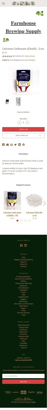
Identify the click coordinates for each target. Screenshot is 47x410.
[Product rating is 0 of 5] (7, 56)
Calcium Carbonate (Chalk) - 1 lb (12, 214)
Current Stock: (23, 112)
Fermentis (23, 334)
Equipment (23, 286)
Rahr (23, 341)
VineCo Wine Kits (23, 325)
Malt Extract (23, 301)
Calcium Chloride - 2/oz (35, 214)
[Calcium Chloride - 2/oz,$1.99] (34, 200)
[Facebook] (3, 144)
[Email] (7, 144)
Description (23, 154)
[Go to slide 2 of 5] (44, 203)
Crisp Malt (23, 343)
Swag (23, 310)
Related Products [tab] (23, 185)
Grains (23, 292)
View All (23, 348)
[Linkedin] (19, 144)
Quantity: (23, 119)
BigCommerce (28, 400)
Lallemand (23, 339)
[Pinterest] (23, 144)
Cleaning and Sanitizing (23, 283)
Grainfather (23, 290)
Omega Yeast (23, 327)
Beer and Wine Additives (23, 279)
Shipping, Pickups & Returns (23, 260)
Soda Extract (23, 306)
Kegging (23, 299)
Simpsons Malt (23, 336)
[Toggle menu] (3, 3)
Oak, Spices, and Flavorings (23, 304)
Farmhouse (23, 330)
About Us (23, 262)
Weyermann (23, 332)
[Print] (11, 144)
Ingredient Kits (23, 297)
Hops (23, 295)
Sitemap (23, 266)
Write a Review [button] (30, 56)
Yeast (24, 315)
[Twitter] (15, 144)
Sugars (23, 308)
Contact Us (23, 264)
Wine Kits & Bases (23, 313)
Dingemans (24, 345)
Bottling (23, 281)
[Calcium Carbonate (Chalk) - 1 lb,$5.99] (12, 200)
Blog (23, 257)
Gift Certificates (23, 288)
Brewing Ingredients (23, 277)
